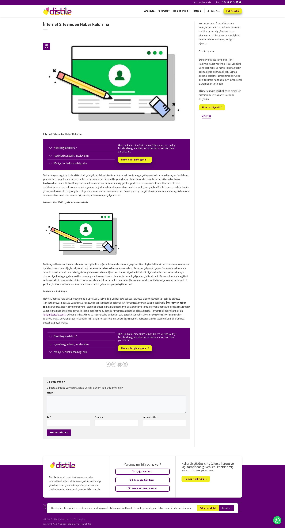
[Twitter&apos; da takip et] (228, 2)
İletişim (197, 11)
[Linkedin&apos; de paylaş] (119, 364)
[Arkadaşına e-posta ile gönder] (114, 364)
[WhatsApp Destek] (277, 520)
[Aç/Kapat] (51, 148)
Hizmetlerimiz (180, 11)
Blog (217, 2)
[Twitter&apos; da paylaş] (108, 364)
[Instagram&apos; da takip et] (225, 2)
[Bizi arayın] (234, 2)
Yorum (50, 392)
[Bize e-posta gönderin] (231, 2)
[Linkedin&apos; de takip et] (237, 2)
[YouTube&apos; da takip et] (240, 2)
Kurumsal (163, 11)
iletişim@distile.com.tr (54, 315)
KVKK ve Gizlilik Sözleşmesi (55, 519)
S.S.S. (73, 519)
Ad (49, 417)
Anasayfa (149, 11)
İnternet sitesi (150, 417)
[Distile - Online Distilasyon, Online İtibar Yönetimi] (58, 11)
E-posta (99, 417)
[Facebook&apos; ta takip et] (222, 2)
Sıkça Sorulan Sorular (202, 2)
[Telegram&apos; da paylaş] (125, 364)
